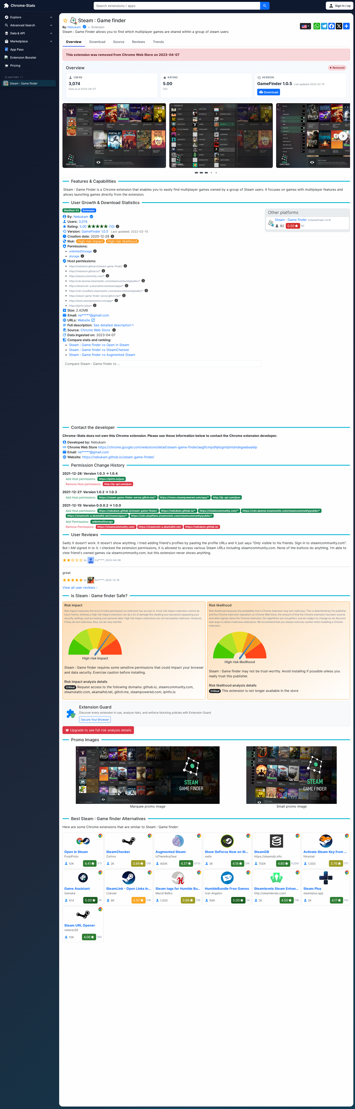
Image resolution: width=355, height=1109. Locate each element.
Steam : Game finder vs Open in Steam (99, 345)
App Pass (17, 49)
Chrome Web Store (95, 330)
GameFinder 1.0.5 (95, 231)
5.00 (97, 226)
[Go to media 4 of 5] (211, 172)
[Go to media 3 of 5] (206, 172)
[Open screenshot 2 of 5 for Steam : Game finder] (221, 135)
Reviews (138, 42)
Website (84, 320)
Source (118, 42)
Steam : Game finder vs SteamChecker (99, 350)
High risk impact (90, 241)
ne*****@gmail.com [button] (93, 315)
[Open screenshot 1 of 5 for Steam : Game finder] (114, 135)
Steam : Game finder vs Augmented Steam (102, 355)
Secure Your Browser (95, 719)
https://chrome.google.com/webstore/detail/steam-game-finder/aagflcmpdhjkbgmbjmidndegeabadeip (177, 447)
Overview (74, 42)
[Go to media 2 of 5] (201, 172)
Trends (158, 42)
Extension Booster (23, 57)
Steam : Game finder (291, 220)
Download (97, 42)
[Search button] (265, 6)
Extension (97, 27)
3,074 (83, 221)
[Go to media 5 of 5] (216, 172)
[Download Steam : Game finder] (300, 85)
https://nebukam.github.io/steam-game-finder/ (118, 457)
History (15, 77)
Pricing (15, 65)
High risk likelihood (122, 241)
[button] (339, 6)
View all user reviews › (79, 587)
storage (74, 256)
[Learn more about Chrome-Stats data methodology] (114, 330)
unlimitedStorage (80, 251)
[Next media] (343, 136)
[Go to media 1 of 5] (196, 172)
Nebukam (74, 27)
